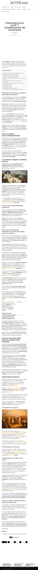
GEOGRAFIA (7, 11)
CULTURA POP (19, 9)
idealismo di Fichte (18, 390)
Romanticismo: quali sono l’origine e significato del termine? (13, 73)
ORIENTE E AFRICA (24, 9)
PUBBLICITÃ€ (29, 567)
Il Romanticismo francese (8, 86)
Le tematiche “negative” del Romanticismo (10, 75)
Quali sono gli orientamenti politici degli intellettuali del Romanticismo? (13, 81)
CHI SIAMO (14, 567)
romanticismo (16, 537)
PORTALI (33, 567)
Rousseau (4, 113)
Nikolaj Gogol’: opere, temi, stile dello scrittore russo (18, 564)
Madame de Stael (19, 452)
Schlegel (16, 385)
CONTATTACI (19, 567)
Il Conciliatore (14, 469)
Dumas (9, 455)
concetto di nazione (9, 301)
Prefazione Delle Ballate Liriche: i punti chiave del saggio (7, 564)
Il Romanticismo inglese (7, 85)
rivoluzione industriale (15, 145)
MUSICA (29, 9)
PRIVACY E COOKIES (24, 567)
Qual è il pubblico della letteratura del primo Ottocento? (13, 89)
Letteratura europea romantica (14, 35)
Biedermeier (16, 403)
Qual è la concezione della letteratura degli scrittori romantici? (14, 83)
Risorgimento (11, 489)
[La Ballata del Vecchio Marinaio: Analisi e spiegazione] (30, 555)
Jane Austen (21, 442)
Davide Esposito (15, 32)
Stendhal (13, 455)
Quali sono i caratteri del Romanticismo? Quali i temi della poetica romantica (14, 79)
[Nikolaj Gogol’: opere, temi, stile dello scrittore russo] (19, 555)
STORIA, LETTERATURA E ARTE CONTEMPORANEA (8, 9)
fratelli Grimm (23, 396)
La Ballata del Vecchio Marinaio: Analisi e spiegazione (30, 564)
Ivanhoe (15, 442)
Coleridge (21, 432)
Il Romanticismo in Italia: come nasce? (10, 88)
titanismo (15, 294)
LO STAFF (11, 567)
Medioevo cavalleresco (10, 268)
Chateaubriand (14, 450)
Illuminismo (9, 275)
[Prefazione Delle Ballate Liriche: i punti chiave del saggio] (7, 555)
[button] (35, 7)
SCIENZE (3, 11)
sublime (9, 272)
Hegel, (12, 304)
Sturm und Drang (15, 382)
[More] (26, 542)
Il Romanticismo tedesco (7, 84)
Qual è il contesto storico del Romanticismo (10, 74)
